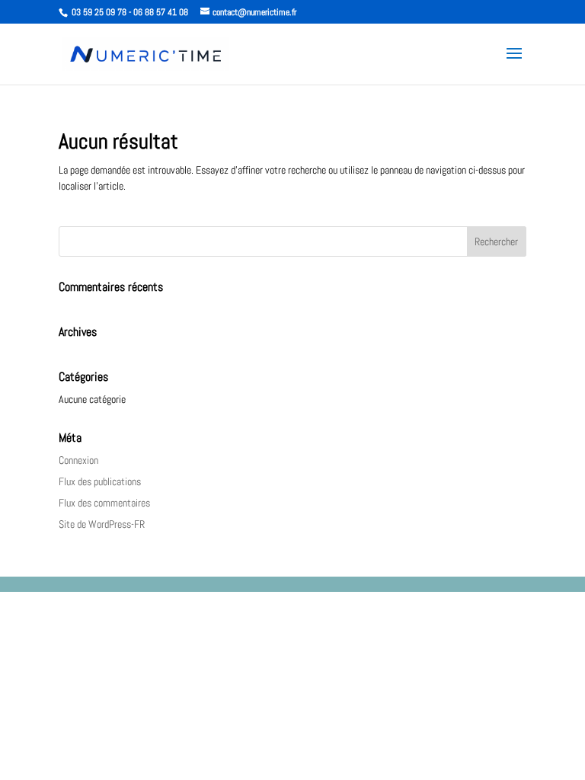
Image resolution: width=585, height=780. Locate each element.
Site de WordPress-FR (102, 524)
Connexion (78, 460)
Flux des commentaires (104, 503)
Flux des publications (100, 481)
